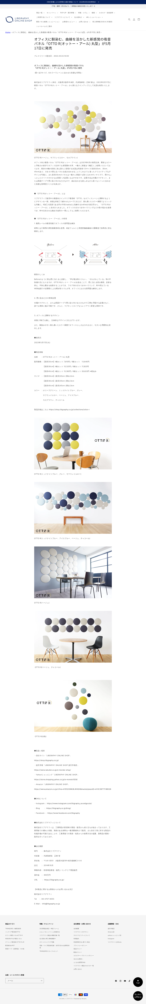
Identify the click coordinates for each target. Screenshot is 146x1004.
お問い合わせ (78, 969)
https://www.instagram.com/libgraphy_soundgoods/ (69, 803)
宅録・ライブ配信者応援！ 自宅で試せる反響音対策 (55, 947)
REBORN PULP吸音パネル (13, 938)
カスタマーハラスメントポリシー (84, 955)
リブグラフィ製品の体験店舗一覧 (50, 935)
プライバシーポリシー (80, 945)
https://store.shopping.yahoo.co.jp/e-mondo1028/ (56, 779)
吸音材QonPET (10, 945)
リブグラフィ (69, 998)
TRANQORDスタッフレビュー (49, 951)
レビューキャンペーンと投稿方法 (50, 932)
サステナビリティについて (82, 935)
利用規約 (76, 938)
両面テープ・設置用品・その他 (14, 949)
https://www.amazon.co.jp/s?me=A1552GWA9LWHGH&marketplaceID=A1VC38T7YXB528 (72, 789)
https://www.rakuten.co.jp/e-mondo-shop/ (52, 770)
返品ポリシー (78, 949)
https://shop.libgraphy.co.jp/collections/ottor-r (69, 409)
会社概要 (76, 928)
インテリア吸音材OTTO (12, 932)
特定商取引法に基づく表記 (82, 942)
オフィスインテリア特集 (47, 942)
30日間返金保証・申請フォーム (49, 928)
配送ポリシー (78, 952)
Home (7, 32)
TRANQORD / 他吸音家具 (13, 928)
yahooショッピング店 (114, 935)
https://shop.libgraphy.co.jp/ (46, 760)
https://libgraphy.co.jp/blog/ (58, 808)
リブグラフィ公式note (115, 942)
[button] (40, 12)
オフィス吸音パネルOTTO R (14, 935)
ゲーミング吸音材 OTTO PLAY (14, 942)
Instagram (111, 938)
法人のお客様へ (78, 959)
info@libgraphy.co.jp (51, 904)
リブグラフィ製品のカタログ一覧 (84, 965)
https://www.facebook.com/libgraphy (63, 813)
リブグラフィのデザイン (81, 932)
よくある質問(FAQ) (79, 962)
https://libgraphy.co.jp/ (54, 880)
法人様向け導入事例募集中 (48, 938)
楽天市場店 (111, 928)
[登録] (41, 980)
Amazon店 (111, 932)
